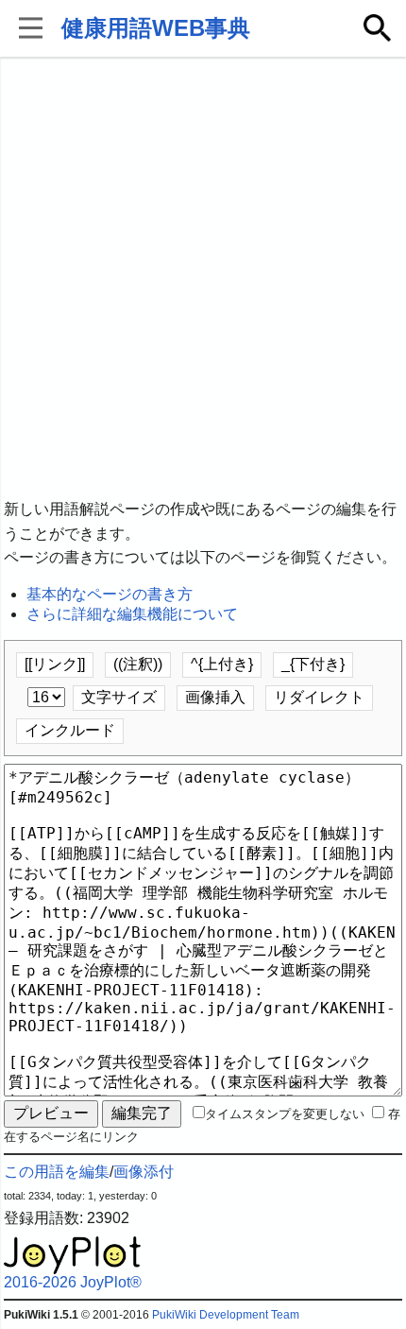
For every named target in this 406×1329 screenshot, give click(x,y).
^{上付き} (222, 664)
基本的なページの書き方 (109, 594)
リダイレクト (319, 697)
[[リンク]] (55, 664)
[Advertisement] (203, 279)
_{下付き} (313, 664)
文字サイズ (119, 697)
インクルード (70, 730)
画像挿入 (215, 697)
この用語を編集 (57, 1172)
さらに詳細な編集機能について (132, 614)
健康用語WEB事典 (155, 28)
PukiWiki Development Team (225, 1314)
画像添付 (143, 1172)
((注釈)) (137, 664)
